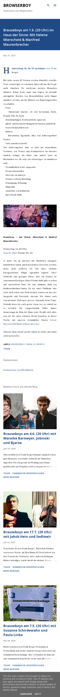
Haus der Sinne (10, 253)
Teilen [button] (6, 348)
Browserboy (17, 5)
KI (34, 344)
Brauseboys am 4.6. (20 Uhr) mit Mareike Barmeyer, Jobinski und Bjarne (29, 438)
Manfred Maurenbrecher (27, 324)
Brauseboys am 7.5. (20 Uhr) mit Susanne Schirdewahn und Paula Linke (29, 630)
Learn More (26, 694)
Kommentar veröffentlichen (18, 370)
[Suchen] (48, 5)
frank (29, 344)
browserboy (18, 344)
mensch (40, 344)
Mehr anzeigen (11, 477)
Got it (38, 694)
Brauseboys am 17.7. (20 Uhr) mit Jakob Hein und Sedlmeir (27, 534)
